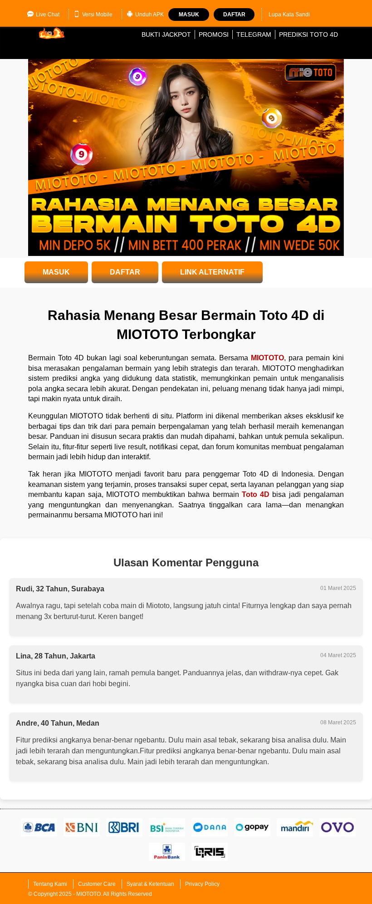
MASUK (56, 272)
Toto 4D (255, 494)
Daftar (234, 14)
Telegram (253, 34)
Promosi (214, 34)
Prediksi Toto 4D (308, 34)
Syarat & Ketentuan (150, 884)
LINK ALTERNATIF (212, 272)
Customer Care (97, 884)
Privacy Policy (202, 884)
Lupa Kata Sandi (289, 14)
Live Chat (47, 14)
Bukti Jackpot (166, 34)
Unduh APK (149, 14)
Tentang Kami (50, 884)
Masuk (189, 14)
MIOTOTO (267, 358)
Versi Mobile (97, 14)
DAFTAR (125, 272)
